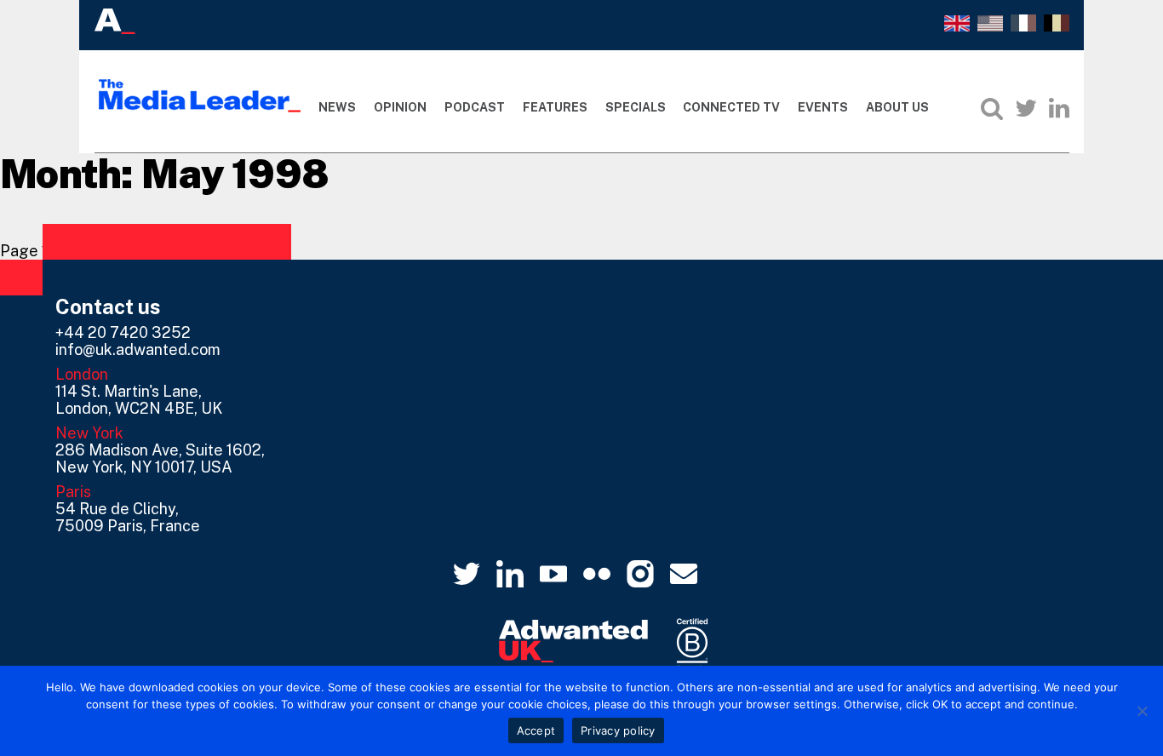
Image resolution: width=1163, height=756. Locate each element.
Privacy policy (618, 730)
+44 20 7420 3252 (123, 332)
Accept (536, 730)
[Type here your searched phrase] (992, 108)
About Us (897, 107)
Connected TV (731, 107)
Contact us (108, 306)
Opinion (400, 107)
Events (823, 107)
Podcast (474, 107)
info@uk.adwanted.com (138, 349)
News (337, 107)
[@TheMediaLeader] (1026, 108)
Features (555, 107)
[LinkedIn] (1059, 108)
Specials (635, 107)
